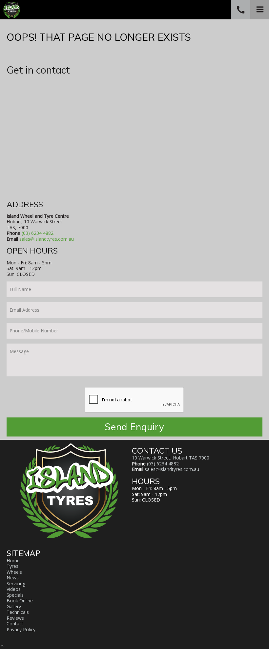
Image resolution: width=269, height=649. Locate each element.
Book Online (20, 600)
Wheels (14, 572)
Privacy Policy (21, 629)
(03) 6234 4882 (37, 233)
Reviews (15, 618)
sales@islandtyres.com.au (46, 239)
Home (13, 560)
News (13, 577)
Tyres (12, 566)
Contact (15, 623)
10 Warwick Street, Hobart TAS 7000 (170, 458)
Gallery (14, 606)
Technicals (18, 612)
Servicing (16, 583)
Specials (15, 595)
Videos (14, 589)
